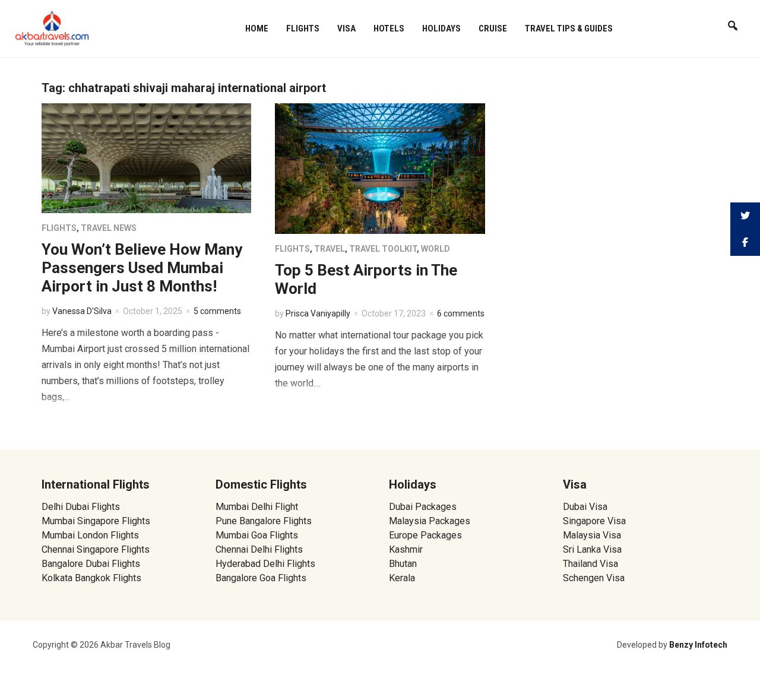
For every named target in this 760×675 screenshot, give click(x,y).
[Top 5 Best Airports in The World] (379, 167)
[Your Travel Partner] (52, 27)
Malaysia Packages (429, 521)
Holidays (441, 28)
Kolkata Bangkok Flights (91, 578)
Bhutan (403, 563)
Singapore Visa (594, 521)
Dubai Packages (423, 506)
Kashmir (406, 549)
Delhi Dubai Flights (81, 506)
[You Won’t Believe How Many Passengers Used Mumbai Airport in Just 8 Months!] (146, 157)
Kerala (402, 578)
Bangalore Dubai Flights (91, 563)
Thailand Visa (590, 563)
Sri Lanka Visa (593, 549)
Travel (329, 248)
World (435, 248)
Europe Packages (425, 535)
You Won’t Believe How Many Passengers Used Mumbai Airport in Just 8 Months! (142, 267)
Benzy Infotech (698, 644)
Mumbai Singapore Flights (96, 521)
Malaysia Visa (592, 535)
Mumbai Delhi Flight (257, 506)
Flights (302, 28)
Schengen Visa (594, 578)
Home (256, 28)
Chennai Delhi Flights (259, 549)
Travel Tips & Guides (569, 28)
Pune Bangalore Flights (264, 521)
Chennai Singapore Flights (96, 549)
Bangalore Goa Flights (261, 578)
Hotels (388, 28)
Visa (346, 28)
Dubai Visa (585, 506)
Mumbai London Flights (90, 535)
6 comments (460, 313)
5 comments (217, 311)
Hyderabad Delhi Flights (265, 563)
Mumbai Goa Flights (257, 535)
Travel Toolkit (383, 248)
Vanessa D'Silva (82, 311)
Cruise (493, 28)
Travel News (109, 228)
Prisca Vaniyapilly (318, 313)
